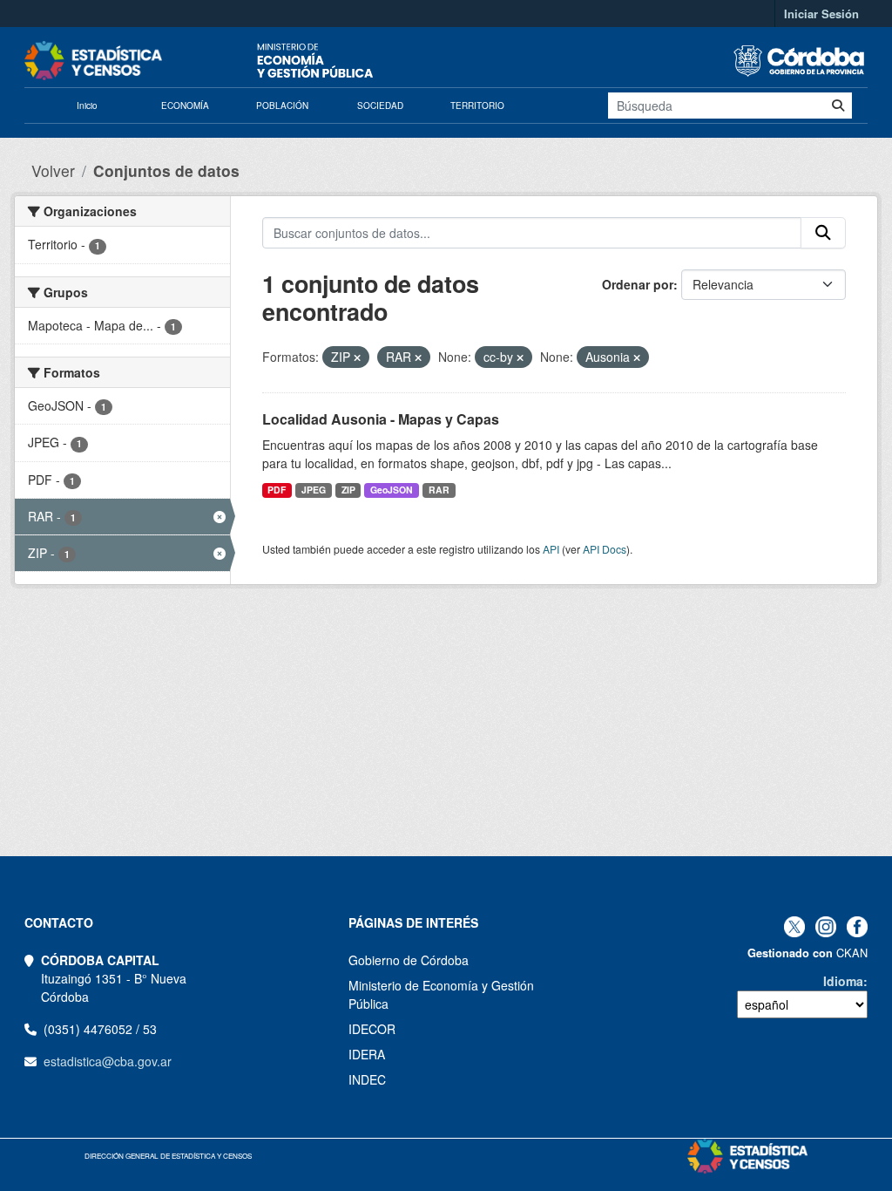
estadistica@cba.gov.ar (108, 1061)
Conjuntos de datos (166, 170)
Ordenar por (637, 284)
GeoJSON (391, 489)
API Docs (604, 548)
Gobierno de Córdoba (408, 960)
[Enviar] (838, 105)
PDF (276, 489)
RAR (439, 489)
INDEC (367, 1079)
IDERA (366, 1054)
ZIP (348, 489)
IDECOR (371, 1029)
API (551, 548)
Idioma (843, 981)
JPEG (313, 489)
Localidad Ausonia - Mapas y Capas (380, 419)
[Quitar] (357, 357)
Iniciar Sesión (821, 13)
